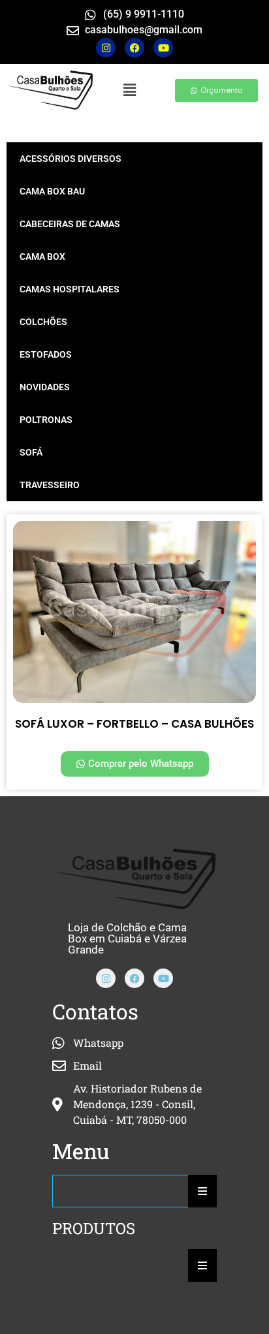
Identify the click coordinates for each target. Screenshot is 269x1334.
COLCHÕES (43, 322)
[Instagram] (106, 47)
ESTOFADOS (46, 354)
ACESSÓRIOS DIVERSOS (70, 158)
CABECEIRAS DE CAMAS (70, 224)
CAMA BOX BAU (52, 191)
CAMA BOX (42, 256)
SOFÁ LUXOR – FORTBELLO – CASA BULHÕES (134, 724)
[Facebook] (134, 978)
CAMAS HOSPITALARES (69, 289)
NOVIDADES (45, 387)
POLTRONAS (46, 419)
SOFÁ (31, 452)
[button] (129, 90)
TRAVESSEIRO (50, 485)
